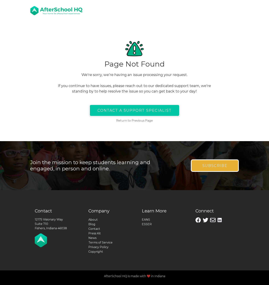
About (93, 219)
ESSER (147, 224)
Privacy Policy (98, 247)
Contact (94, 229)
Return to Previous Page (134, 120)
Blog (91, 224)
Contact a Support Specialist (135, 110)
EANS (146, 219)
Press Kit (94, 233)
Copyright (95, 251)
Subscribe (214, 165)
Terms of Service (100, 242)
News (92, 238)
